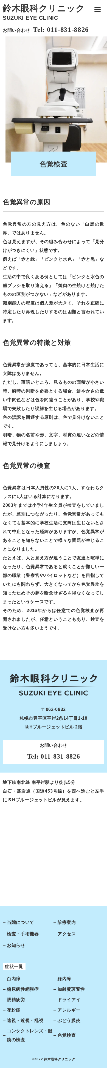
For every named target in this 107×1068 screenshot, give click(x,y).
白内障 (14, 978)
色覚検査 (67, 1035)
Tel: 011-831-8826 (61, 29)
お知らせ (16, 945)
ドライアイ (69, 999)
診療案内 (67, 922)
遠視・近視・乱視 (25, 1020)
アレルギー (69, 1010)
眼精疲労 (16, 999)
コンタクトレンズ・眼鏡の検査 (30, 1035)
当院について (20, 922)
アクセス (67, 934)
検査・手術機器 (23, 934)
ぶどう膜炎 (69, 1020)
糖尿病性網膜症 (23, 989)
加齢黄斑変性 (71, 989)
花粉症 (14, 1010)
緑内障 (64, 978)
